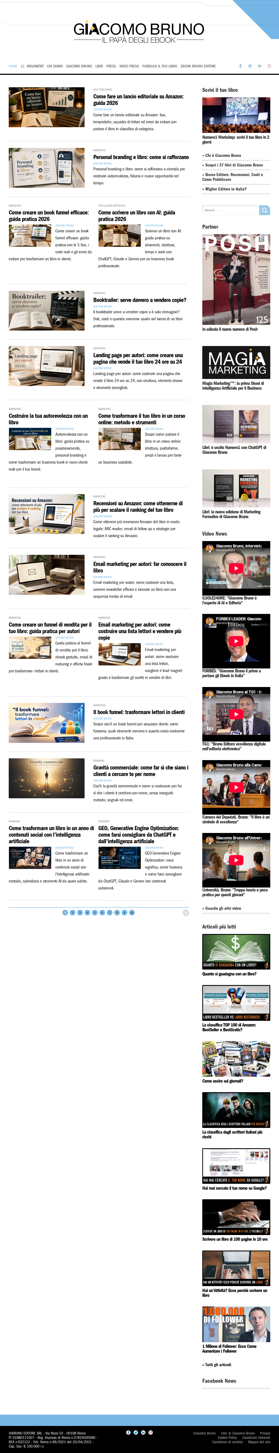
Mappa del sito (259, 1442)
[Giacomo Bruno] (139, 51)
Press (111, 66)
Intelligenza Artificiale (111, 205)
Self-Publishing (102, 89)
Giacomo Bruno (79, 66)
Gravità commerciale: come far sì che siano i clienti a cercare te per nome (140, 771)
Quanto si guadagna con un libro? (229, 974)
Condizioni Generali (256, 1437)
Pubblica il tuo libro (159, 66)
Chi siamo (55, 66)
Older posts (178, 911)
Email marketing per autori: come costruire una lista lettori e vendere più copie (139, 631)
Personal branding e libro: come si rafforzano (141, 157)
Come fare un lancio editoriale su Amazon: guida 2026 (138, 100)
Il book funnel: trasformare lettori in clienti (139, 712)
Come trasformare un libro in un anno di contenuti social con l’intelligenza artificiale (51, 835)
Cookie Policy (227, 1437)
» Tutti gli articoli (216, 1364)
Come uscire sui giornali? (222, 1081)
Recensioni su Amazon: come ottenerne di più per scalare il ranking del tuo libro (138, 507)
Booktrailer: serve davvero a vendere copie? (139, 300)
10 (132, 912)
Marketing (99, 150)
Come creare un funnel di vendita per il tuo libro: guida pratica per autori (50, 628)
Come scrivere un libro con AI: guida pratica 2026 (136, 216)
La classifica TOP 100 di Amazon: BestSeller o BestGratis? (229, 1027)
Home (13, 66)
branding (98, 760)
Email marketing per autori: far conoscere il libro (139, 567)
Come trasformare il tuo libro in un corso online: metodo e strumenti (141, 419)
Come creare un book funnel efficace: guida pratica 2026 (49, 216)
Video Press (129, 66)
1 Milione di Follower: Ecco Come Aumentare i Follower (229, 1348)
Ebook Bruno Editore (198, 66)
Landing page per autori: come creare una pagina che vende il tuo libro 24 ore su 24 (138, 358)
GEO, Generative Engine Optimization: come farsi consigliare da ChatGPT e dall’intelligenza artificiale (138, 835)
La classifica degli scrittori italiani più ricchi (232, 1134)
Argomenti (35, 66)
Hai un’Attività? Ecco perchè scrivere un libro (234, 1293)
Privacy (265, 1433)
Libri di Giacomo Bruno (238, 1433)
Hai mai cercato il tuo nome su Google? (234, 1188)
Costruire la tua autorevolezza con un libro (48, 419)
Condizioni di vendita (227, 1442)
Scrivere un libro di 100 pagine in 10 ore (234, 1239)
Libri (99, 66)
